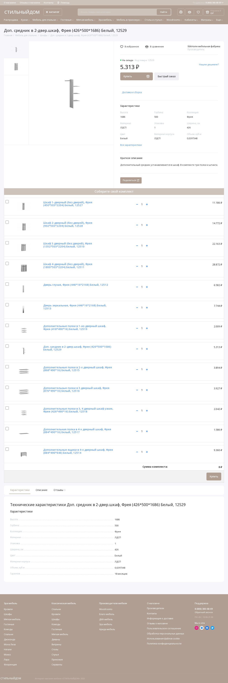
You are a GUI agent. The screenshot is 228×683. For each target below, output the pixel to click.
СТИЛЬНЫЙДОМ (22, 12)
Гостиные (66, 19)
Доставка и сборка (132, 92)
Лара (6, 659)
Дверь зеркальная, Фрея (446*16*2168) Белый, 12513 (74, 306)
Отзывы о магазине (30, 2)
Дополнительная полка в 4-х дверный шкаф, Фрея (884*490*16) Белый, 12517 (77, 430)
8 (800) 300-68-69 (207, 2)
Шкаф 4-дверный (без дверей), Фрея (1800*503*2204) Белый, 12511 (67, 265)
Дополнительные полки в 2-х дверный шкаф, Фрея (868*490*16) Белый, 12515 (77, 368)
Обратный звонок (204, 612)
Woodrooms (173, 19)
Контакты (48, 2)
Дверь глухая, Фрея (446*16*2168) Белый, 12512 (75, 284)
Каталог (54, 12)
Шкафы (8, 614)
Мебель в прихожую (128, 19)
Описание (41, 490)
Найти (163, 12)
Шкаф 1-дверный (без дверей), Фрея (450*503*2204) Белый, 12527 (67, 203)
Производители (155, 608)
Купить (214, 476)
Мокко (7, 654)
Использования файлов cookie (163, 638)
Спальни (56, 609)
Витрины (56, 644)
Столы (55, 649)
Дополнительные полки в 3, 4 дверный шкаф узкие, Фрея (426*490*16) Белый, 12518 (78, 410)
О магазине (10, 2)
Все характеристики (131, 144)
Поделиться (129, 180)
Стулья (55, 654)
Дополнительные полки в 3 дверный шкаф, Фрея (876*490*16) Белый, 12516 (76, 389)
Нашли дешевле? (209, 64)
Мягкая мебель (85, 19)
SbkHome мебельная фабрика (204, 46)
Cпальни (8, 634)
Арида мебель (107, 629)
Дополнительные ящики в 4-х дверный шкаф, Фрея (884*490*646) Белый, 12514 (78, 451)
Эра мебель (105, 19)
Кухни (24, 19)
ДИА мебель (106, 619)
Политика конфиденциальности (164, 643)
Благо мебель (106, 614)
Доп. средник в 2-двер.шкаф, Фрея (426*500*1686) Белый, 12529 (77, 348)
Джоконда (9, 639)
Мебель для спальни (44, 19)
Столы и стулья (153, 19)
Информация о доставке (160, 618)
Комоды (8, 629)
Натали (8, 649)
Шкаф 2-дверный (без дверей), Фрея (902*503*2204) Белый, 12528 (67, 224)
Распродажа (11, 19)
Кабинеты (190, 19)
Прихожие (57, 659)
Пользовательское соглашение (164, 628)
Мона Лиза (10, 644)
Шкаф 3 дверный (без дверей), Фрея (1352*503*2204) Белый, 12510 (67, 245)
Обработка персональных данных (165, 633)
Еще (218, 19)
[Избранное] (198, 12)
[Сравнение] (189, 12)
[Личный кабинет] (181, 12)
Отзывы (59, 490)
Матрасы (206, 19)
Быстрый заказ (167, 76)
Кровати (8, 609)
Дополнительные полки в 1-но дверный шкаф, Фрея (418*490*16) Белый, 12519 (74, 327)
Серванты (57, 664)
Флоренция (10, 664)
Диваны (56, 639)
